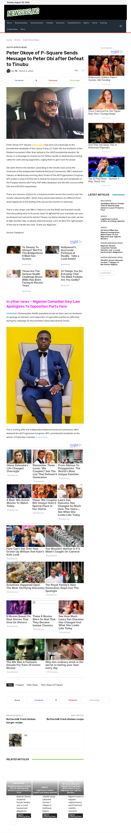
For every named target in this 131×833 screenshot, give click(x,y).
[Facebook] (107, 2)
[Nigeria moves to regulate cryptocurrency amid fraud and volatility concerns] (62, 797)
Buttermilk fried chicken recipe (65, 719)
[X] (114, 2)
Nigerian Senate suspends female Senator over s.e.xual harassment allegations (112, 249)
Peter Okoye (32, 685)
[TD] (9, 71)
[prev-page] (8, 823)
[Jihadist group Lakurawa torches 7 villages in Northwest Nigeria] (36, 797)
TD (15, 71)
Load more (105, 273)
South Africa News (31, 40)
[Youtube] (122, 2)
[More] (86, 80)
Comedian (11, 313)
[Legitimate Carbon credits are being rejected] (45, 780)
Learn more (42, 437)
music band (38, 145)
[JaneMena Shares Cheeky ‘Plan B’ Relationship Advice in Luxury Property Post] (19, 780)
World (17, 40)
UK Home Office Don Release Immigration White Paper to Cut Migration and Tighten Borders (71, 788)
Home (9, 40)
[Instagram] (110, 2)
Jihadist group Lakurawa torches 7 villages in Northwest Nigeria (112, 262)
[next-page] (13, 823)
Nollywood (18, 783)
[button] (121, 26)
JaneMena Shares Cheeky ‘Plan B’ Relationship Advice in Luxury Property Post (19, 789)
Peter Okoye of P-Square (52, 685)
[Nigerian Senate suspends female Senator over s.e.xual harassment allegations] (10, 797)
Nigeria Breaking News (24, 815)
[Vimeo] (118, 2)
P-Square (20, 685)
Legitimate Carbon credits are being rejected (45, 791)
